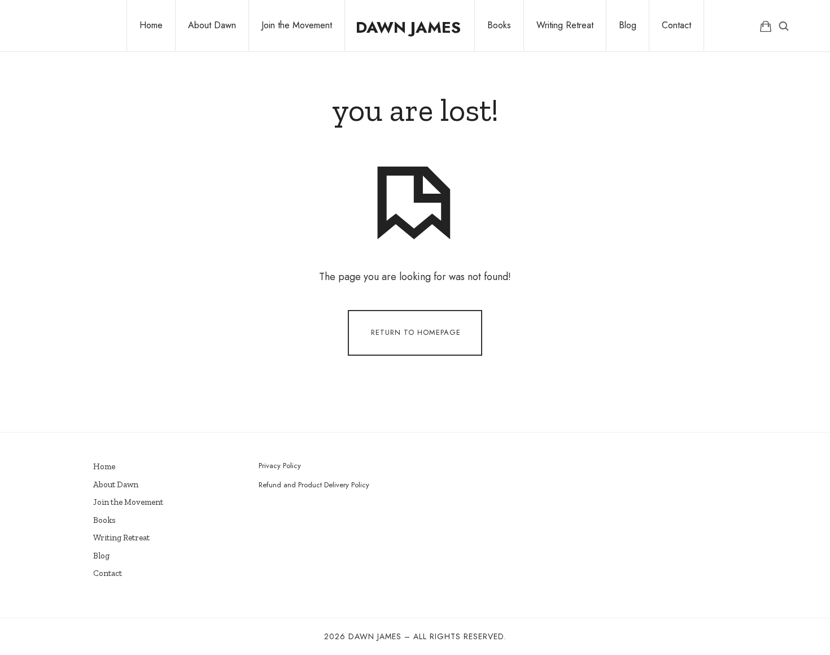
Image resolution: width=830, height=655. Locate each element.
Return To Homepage (416, 331)
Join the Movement (128, 502)
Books (104, 520)
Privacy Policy (280, 465)
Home (104, 466)
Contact (107, 573)
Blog (101, 556)
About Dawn (115, 484)
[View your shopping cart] (765, 25)
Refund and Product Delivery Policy (314, 484)
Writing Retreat (121, 537)
